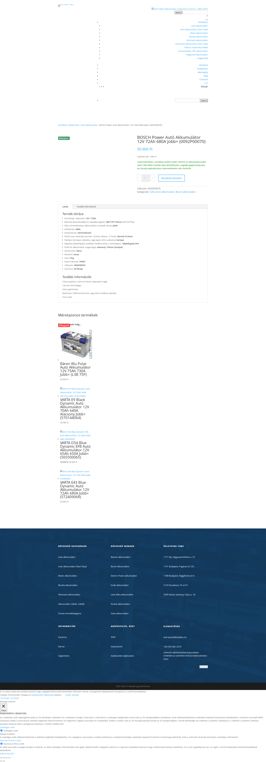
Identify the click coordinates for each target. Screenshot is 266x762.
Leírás (65, 206)
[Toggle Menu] (207, 19)
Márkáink (203, 65)
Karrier (61, 646)
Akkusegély (203, 72)
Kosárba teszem (171, 178)
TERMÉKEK (203, 22)
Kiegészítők (202, 58)
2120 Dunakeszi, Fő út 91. (175, 585)
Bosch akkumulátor (186, 191)
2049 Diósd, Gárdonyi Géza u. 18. (179, 594)
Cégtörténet (63, 655)
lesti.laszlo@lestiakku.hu (175, 637)
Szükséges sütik (10, 730)
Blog (206, 76)
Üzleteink (203, 79)
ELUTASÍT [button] (15, 698)
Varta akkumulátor (120, 613)
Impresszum (117, 646)
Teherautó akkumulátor (197, 40)
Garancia (62, 637)
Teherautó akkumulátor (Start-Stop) (191, 44)
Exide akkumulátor (120, 585)
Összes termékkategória (69, 613)
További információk (86, 206)
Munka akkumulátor (68, 585)
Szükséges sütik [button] (7, 727)
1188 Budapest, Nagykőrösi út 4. (179, 575)
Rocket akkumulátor (120, 604)
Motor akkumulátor (199, 33)
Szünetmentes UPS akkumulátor (193, 51)
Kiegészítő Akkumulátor (197, 54)
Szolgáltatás (202, 68)
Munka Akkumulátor (198, 36)
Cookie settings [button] (72, 695)
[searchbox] (187, 100)
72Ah (152, 191)
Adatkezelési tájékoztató (122, 655)
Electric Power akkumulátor (124, 575)
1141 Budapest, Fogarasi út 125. (179, 566)
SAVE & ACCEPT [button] (7, 753)
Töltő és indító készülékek (196, 47)
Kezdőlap (62, 125)
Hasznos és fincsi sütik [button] (10, 740)
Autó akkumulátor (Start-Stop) (194, 29)
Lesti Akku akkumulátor (122, 594)
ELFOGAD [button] (5, 698)
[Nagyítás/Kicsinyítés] (1, 757)
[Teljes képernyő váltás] (4, 757)
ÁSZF (113, 637)
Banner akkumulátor (121, 557)
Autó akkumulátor (199, 26)
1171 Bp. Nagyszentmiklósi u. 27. (179, 557)
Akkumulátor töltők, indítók (71, 604)
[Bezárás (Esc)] (9, 757)
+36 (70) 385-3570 (172, 646)
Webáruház (74, 125)
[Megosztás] (7, 757)
